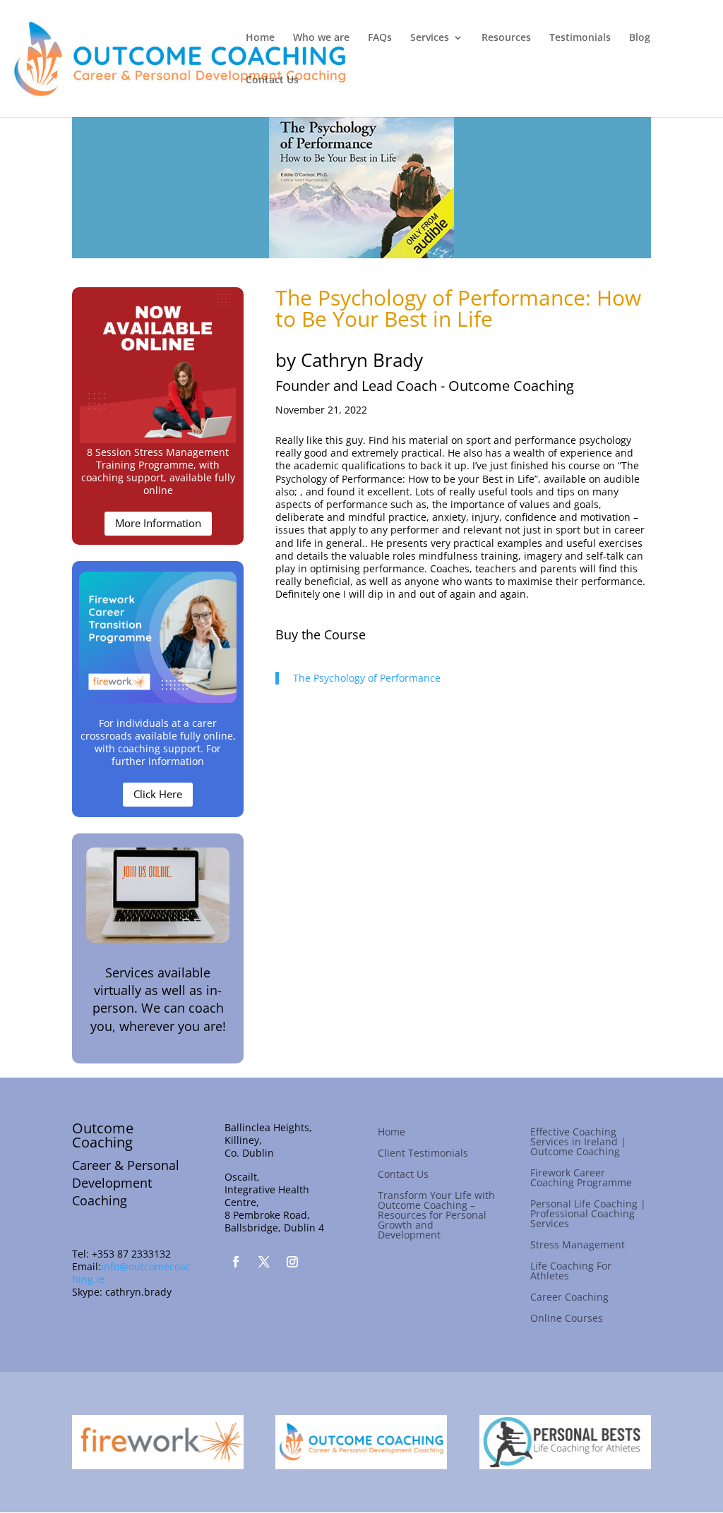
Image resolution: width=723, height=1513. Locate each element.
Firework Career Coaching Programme (581, 1178)
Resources (506, 38)
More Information (158, 523)
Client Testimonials (423, 1153)
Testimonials (580, 38)
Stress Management (577, 1245)
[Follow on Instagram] (292, 1261)
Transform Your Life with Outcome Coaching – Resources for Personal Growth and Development (436, 1215)
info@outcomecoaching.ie (131, 1273)
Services (429, 38)
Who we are (321, 38)
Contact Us (272, 80)
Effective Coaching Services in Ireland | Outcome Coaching (578, 1142)
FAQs (380, 38)
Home (260, 38)
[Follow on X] (264, 1261)
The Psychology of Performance (367, 678)
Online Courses (566, 1319)
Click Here (157, 794)
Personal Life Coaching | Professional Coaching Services (588, 1214)
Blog (639, 38)
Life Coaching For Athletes (570, 1271)
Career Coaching (569, 1297)
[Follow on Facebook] (236, 1261)
